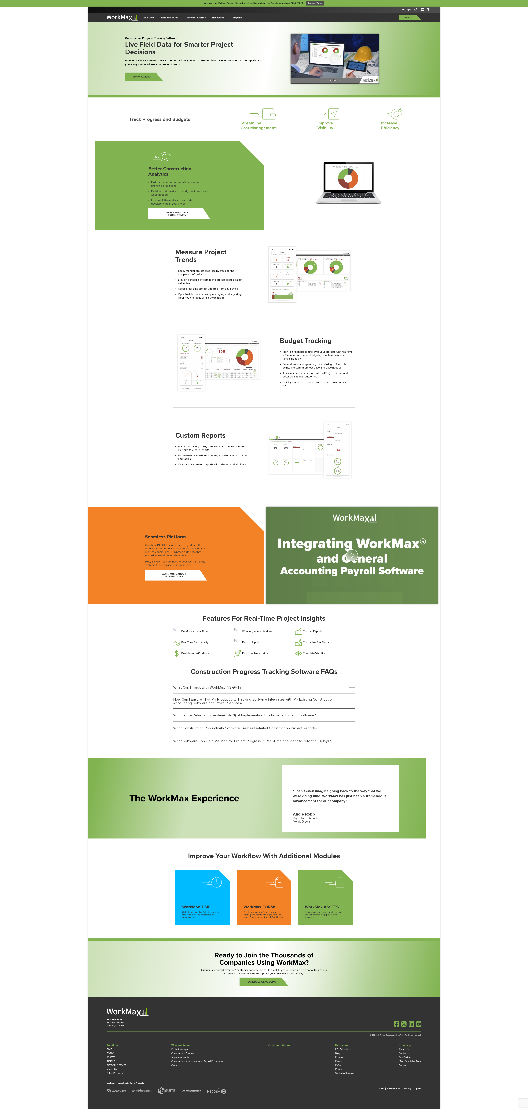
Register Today (315, 3)
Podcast (339, 1057)
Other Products (115, 1073)
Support (403, 1065)
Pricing (338, 1069)
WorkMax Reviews (344, 1073)
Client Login (405, 10)
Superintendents (180, 1057)
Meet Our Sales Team (410, 1061)
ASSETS (111, 1057)
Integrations (113, 1069)
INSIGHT (111, 1061)
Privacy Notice (393, 1089)
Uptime (418, 1089)
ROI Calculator (342, 1049)
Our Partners (406, 1057)
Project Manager (180, 1049)
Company (236, 17)
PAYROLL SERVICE (116, 1065)
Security (407, 1089)
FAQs (338, 1065)
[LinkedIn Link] (411, 1024)
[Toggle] (352, 687)
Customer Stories (195, 17)
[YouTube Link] (418, 1024)
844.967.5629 (114, 1019)
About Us (404, 1049)
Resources (218, 17)
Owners (175, 1065)
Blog (337, 1053)
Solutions (148, 17)
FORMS (111, 1053)
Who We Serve (169, 17)
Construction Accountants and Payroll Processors (197, 1061)
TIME (109, 1049)
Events (338, 1061)
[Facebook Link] (396, 1024)
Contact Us (404, 1053)
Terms (381, 1089)
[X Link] (404, 1024)
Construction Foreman (183, 1053)
